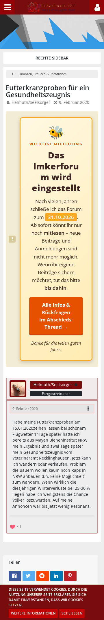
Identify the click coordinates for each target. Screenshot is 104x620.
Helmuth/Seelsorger (31, 102)
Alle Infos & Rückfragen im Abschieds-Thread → (56, 315)
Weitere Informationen (33, 613)
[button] (7, 7)
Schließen (72, 613)
